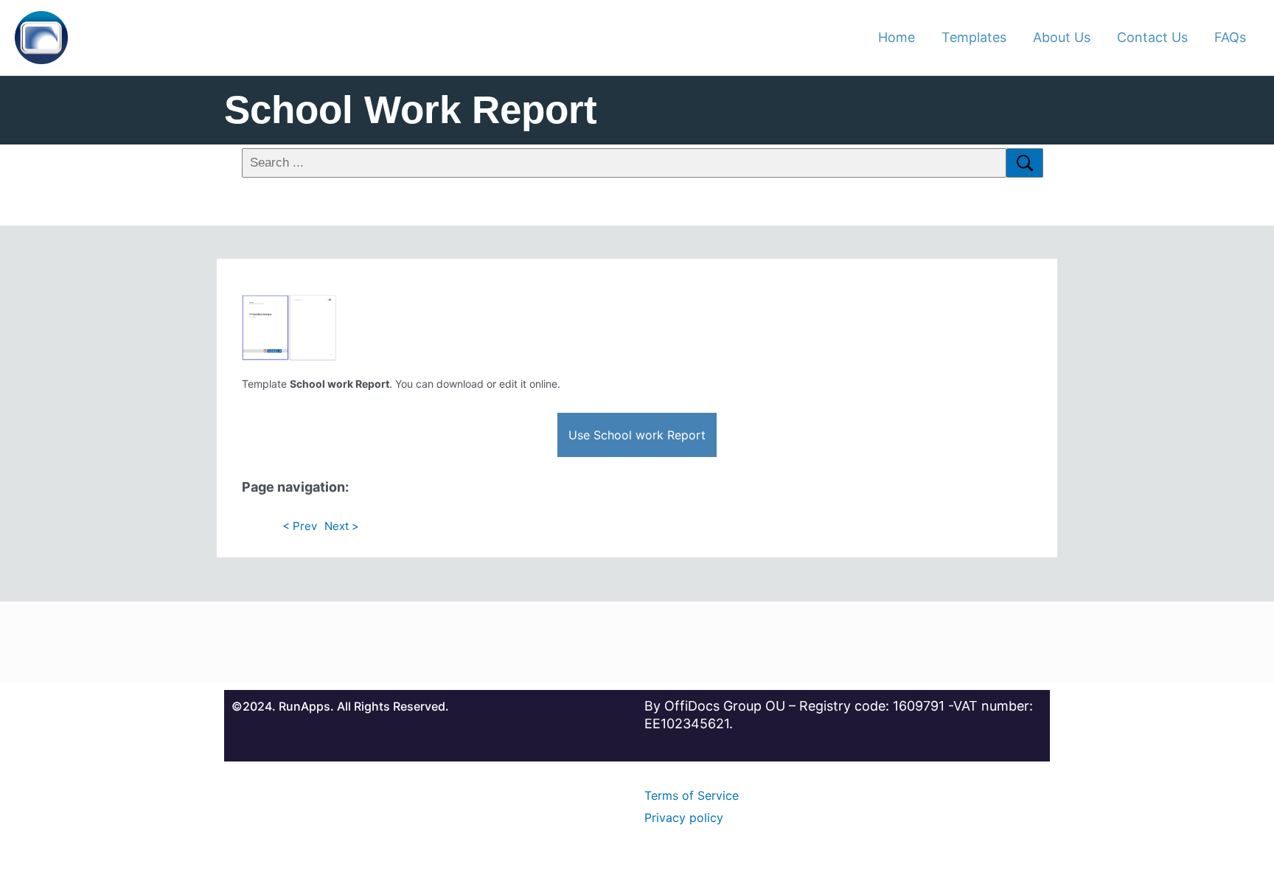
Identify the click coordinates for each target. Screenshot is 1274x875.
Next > (341, 526)
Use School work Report (637, 435)
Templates (973, 37)
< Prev (299, 526)
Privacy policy (683, 817)
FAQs (1230, 37)
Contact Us (1152, 37)
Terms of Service (691, 795)
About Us (1061, 37)
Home (896, 37)
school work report (410, 109)
